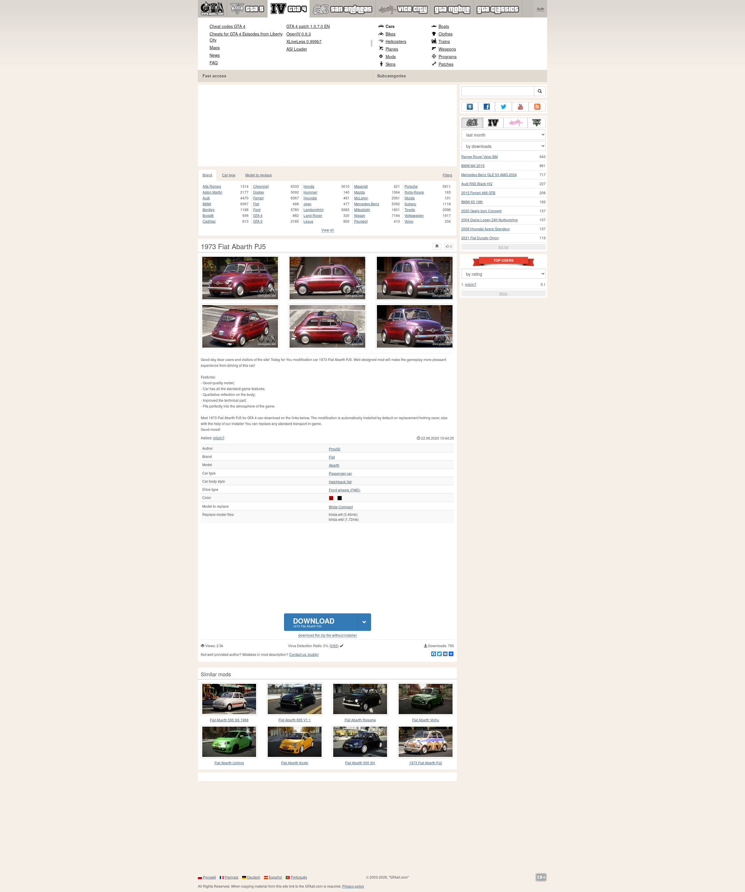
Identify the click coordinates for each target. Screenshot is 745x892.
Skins (390, 64)
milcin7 (218, 437)
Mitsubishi (362, 209)
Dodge (258, 192)
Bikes (390, 34)
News (215, 55)
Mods (391, 56)
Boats (444, 26)
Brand (207, 174)
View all (327, 229)
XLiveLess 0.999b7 (304, 41)
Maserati (361, 186)
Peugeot (361, 221)
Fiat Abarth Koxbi (294, 762)
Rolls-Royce (414, 192)
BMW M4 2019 (473, 165)
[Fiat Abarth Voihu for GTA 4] (425, 699)
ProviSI (334, 448)
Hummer (310, 192)
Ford (256, 209)
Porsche (411, 186)
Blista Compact (341, 506)
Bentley (208, 209)
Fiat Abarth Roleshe (360, 719)
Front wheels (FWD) (344, 490)
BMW (207, 203)
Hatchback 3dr (340, 481)
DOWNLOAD (313, 622)
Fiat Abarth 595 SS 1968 (229, 719)
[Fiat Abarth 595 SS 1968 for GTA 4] (229, 699)
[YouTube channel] (520, 107)
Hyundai (310, 197)
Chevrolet (261, 186)
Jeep (307, 203)
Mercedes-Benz (366, 203)
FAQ (214, 63)
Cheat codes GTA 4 (227, 26)
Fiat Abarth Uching (229, 762)
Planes (392, 49)
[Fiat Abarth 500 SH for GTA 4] (360, 741)
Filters (447, 174)
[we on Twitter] (503, 107)
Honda (309, 186)
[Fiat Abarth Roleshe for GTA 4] (360, 699)
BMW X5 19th (472, 201)
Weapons (447, 49)
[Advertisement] (329, 125)
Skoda (410, 197)
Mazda (359, 192)
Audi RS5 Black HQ (476, 183)
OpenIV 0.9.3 (298, 34)
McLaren (361, 197)
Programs (448, 56)
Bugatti (208, 215)
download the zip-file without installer (327, 635)
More (503, 293)
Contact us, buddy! (304, 654)
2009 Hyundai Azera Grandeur (485, 228)
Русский (209, 877)
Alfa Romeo (212, 186)
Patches (446, 64)
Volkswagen (414, 215)
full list (503, 246)
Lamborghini (314, 209)
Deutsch (253, 877)
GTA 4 (257, 215)
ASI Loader (296, 49)
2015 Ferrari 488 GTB (478, 192)
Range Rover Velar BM (479, 156)
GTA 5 (257, 221)
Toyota (410, 209)
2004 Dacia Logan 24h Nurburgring (489, 219)
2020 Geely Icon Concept (481, 210)
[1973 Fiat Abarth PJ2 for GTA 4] (425, 741)
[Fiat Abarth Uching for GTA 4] (229, 741)
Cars (390, 26)
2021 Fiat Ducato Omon (480, 237)
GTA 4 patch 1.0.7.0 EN (308, 26)
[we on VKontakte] (469, 107)
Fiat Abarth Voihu (425, 719)
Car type (228, 174)
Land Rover (313, 215)
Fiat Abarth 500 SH (360, 762)
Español (275, 877)
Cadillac (209, 221)
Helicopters (396, 41)
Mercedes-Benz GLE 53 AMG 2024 (489, 174)
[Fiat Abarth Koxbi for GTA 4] (294, 741)
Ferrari (258, 197)
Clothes (446, 34)
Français (231, 877)
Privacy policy (353, 886)
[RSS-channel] (537, 107)
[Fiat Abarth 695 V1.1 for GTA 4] (294, 699)
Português (299, 877)
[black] (339, 498)
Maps (215, 47)
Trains (444, 41)
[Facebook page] (486, 107)
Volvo (409, 221)
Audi (206, 197)
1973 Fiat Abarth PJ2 (425, 762)
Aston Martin (212, 192)
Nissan (359, 215)
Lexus (308, 221)
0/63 (334, 645)
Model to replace (258, 174)
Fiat (256, 203)
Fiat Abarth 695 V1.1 (295, 719)
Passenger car (340, 473)
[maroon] (331, 498)
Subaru (410, 203)
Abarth (334, 465)
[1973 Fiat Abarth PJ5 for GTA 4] (240, 278)
